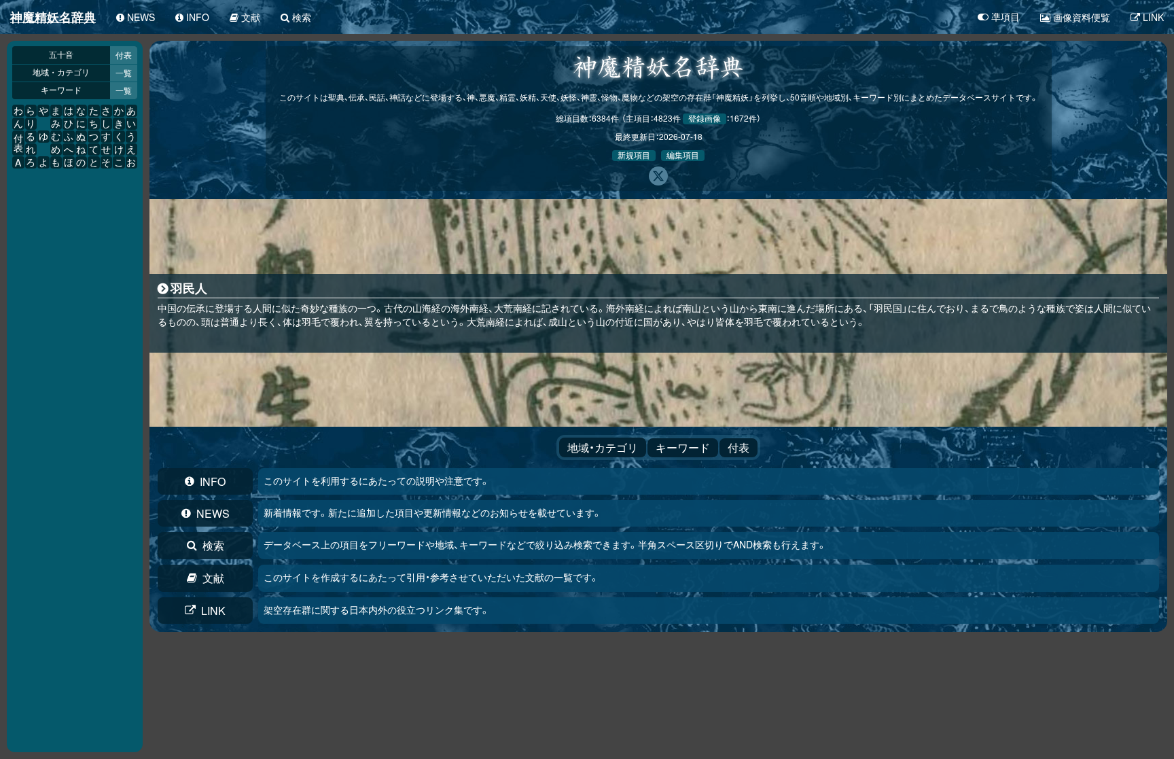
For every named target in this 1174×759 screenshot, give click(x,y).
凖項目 (1005, 17)
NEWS (213, 513)
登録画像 (704, 119)
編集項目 (682, 155)
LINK (213, 610)
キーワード (61, 90)
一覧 (123, 72)
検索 (213, 545)
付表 (123, 54)
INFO (213, 481)
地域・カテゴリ (61, 72)
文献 (213, 578)
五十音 (61, 55)
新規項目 (634, 155)
